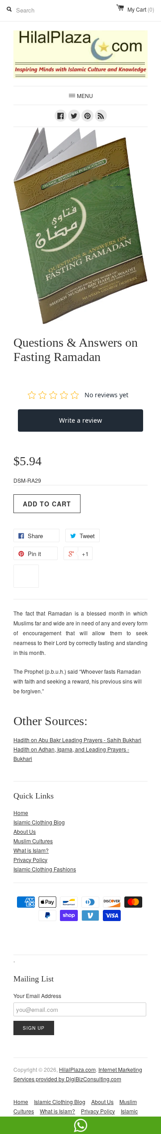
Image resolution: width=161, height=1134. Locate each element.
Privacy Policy (30, 859)
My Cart (140, 9)
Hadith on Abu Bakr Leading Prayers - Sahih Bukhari (77, 739)
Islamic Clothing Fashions (44, 869)
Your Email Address (37, 995)
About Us (24, 831)
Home (20, 812)
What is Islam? (31, 850)
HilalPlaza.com (77, 1069)
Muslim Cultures (33, 841)
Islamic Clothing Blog (39, 822)
